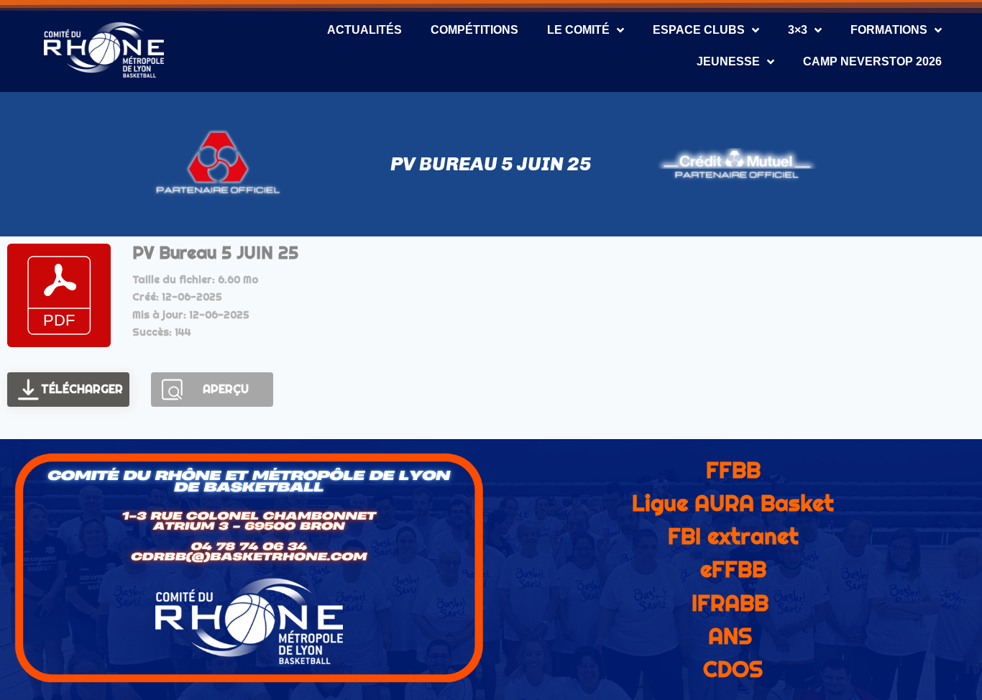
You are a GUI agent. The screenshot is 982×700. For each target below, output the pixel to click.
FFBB (733, 470)
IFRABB (730, 603)
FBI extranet (733, 536)
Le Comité (578, 30)
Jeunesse (728, 61)
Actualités (364, 30)
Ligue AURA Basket (733, 503)
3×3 (797, 30)
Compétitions (474, 30)
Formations (888, 30)
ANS (730, 636)
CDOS (733, 669)
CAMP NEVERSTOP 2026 (872, 61)
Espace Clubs (699, 30)
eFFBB (733, 569)
